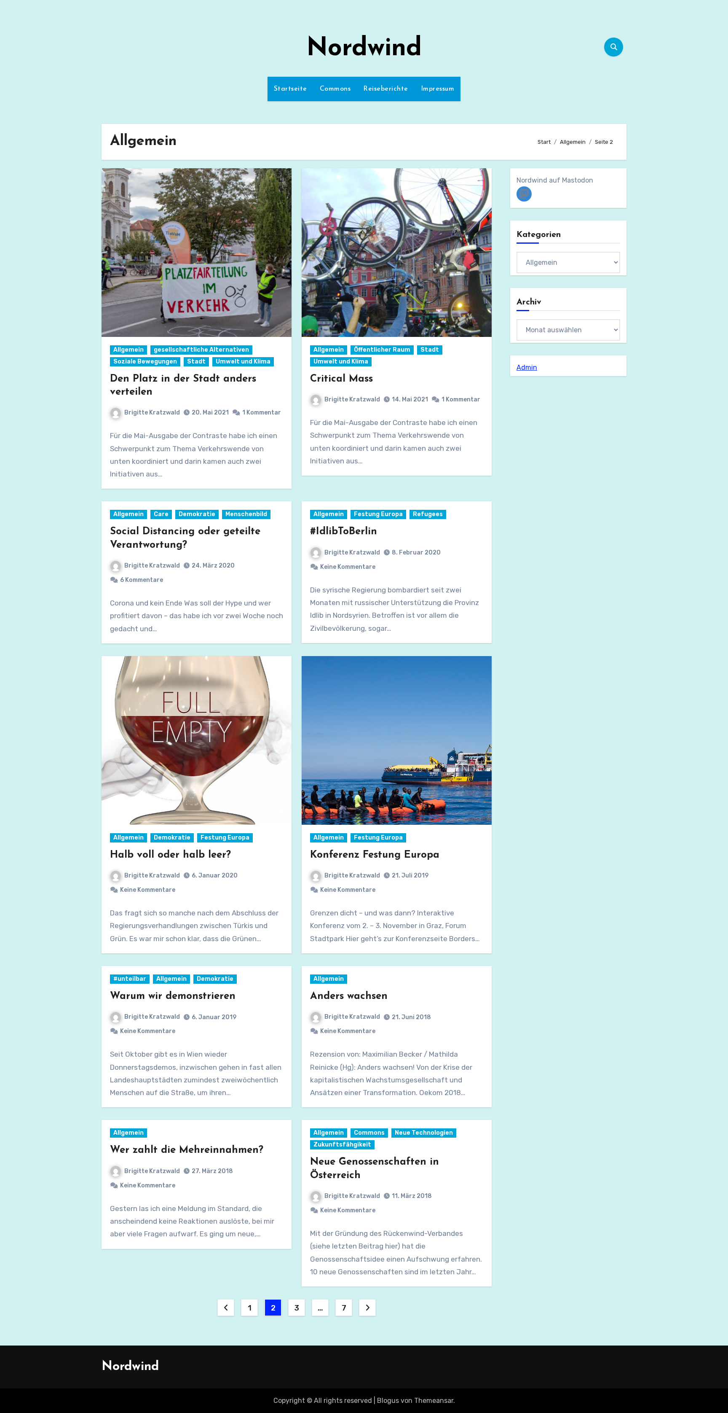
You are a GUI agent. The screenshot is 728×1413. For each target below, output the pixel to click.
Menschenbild (246, 514)
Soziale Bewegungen (145, 361)
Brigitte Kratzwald (152, 412)
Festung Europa (378, 514)
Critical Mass (341, 379)
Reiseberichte (385, 89)
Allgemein (128, 349)
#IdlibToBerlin (343, 532)
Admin (527, 367)
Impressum (438, 89)
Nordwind (364, 49)
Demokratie (197, 514)
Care (161, 514)
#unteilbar (129, 978)
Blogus (388, 1401)
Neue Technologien (424, 1132)
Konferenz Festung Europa (374, 855)
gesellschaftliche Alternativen (201, 349)
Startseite (290, 89)
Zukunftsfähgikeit (342, 1144)
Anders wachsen (349, 996)
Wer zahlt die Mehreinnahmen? (186, 1150)
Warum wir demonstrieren (173, 996)
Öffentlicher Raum (382, 349)
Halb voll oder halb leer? (170, 855)
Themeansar (433, 1401)
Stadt (196, 361)
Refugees (428, 514)
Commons (335, 89)
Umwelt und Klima (243, 361)
